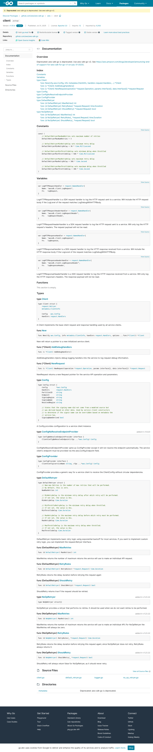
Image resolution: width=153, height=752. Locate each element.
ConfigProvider (50, 456)
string (59, 392)
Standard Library (74, 718)
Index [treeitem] (8, 65)
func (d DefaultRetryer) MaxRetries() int (58, 103)
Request (141, 368)
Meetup (131, 733)
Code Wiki (45, 40)
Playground (41, 718)
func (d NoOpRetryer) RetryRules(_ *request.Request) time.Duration (71, 117)
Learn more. (120, 748)
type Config (42, 91)
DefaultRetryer (49, 477)
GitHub (130, 722)
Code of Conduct (104, 737)
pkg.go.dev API (73, 729)
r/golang (131, 729)
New (44, 330)
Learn (98, 3)
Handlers (62, 316)
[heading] (10, 3)
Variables (41, 77)
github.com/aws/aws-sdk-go (32, 16)
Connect (132, 713)
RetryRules (65, 564)
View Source (145, 130)
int (56, 490)
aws (48, 16)
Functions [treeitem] (10, 76)
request (68, 186)
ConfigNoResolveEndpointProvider (60, 431)
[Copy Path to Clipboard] (60, 16)
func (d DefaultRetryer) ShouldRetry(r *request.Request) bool (68, 109)
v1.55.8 (9, 26)
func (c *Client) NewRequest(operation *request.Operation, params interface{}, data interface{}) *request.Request (92, 89)
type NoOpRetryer (45, 112)
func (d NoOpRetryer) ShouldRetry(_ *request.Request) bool (68, 120)
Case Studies (12, 722)
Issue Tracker (103, 726)
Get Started (43, 713)
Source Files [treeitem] (10, 85)
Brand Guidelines (104, 733)
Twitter (130, 718)
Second (84, 161)
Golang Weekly (133, 737)
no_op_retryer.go (131, 677)
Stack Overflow (43, 726)
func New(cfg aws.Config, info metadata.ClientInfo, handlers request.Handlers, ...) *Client (81, 83)
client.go (40, 677)
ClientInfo (55, 309)
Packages (124, 3)
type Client (42, 80)
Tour (39, 722)
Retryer (52, 306)
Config (57, 314)
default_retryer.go (74, 677)
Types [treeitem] (8, 80)
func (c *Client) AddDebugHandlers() (57, 86)
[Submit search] (75, 3)
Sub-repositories (73, 722)
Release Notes (103, 729)
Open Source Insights (26, 40)
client (56, 16)
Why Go (83, 3)
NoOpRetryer (48, 597)
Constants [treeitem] (10, 68)
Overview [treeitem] (10, 61)
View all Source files (140, 671)
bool (62, 418)
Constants (41, 74)
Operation (87, 368)
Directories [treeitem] (10, 90)
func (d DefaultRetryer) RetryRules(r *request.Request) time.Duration (72, 106)
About (101, 713)
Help (39, 729)
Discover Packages (10, 16)
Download (101, 718)
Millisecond (85, 146)
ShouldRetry (65, 580)
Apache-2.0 (62, 26)
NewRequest (58, 363)
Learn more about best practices (116, 32)
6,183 (93, 26)
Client (45, 299)
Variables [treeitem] (9, 72)
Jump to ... (9, 50)
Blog (99, 722)
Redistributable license (48, 32)
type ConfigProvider (46, 97)
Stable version (92, 32)
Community (139, 3)
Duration (64, 500)
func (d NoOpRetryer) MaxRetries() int (58, 114)
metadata (45, 309)
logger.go (98, 677)
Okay (131, 748)
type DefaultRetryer (46, 100)
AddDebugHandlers (61, 347)
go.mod (25, 32)
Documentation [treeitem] (12, 56)
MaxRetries (65, 547)
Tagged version (71, 32)
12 (76, 26)
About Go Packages (75, 726)
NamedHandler (78, 186)
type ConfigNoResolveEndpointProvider (55, 94)
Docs (108, 3)
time (77, 146)
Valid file (24, 32)
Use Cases (11, 718)
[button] (17, 32)
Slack (130, 726)
